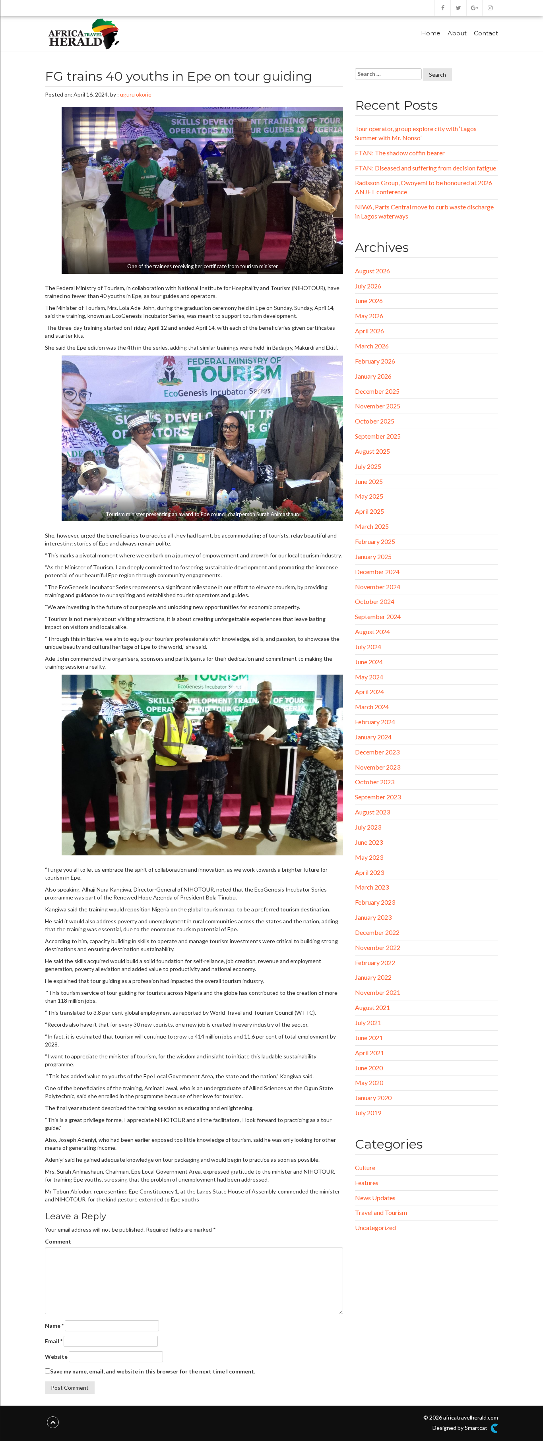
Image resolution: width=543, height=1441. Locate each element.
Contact (486, 33)
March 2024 (372, 706)
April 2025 (369, 511)
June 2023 (369, 842)
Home (430, 33)
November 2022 (377, 947)
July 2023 (368, 827)
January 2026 (373, 376)
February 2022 (375, 962)
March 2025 (372, 526)
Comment (58, 1241)
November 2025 (377, 406)
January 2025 (373, 556)
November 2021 (377, 992)
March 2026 (372, 346)
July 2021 (368, 1022)
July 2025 (368, 466)
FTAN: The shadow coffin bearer (400, 153)
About (457, 33)
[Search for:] (388, 73)
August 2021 (372, 1007)
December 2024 (377, 571)
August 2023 (372, 812)
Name (54, 1325)
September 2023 (378, 797)
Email (53, 1341)
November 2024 (377, 586)
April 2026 (369, 331)
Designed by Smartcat (460, 1427)
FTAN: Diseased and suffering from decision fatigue (425, 168)
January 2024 (373, 737)
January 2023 (373, 917)
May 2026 (369, 315)
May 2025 (369, 496)
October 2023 (374, 781)
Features (366, 1182)
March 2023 (372, 887)
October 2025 (374, 421)
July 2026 (368, 286)
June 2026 (369, 300)
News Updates (375, 1197)
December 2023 (377, 752)
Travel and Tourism (381, 1212)
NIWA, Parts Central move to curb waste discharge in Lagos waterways (424, 211)
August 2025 (372, 451)
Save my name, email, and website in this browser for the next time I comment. (152, 1371)
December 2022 (377, 932)
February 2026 (375, 361)
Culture (365, 1167)
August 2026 (372, 271)
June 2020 (369, 1068)
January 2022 (373, 977)
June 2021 (369, 1037)
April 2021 (369, 1052)
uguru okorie (135, 94)
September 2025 (378, 436)
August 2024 (372, 631)
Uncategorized (375, 1227)
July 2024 (368, 646)
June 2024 (369, 661)
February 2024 (375, 721)
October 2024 (374, 601)
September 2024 (378, 616)
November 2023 (377, 767)
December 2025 (377, 391)
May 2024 (369, 677)
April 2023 (369, 872)
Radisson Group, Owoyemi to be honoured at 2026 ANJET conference (423, 187)
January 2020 (373, 1097)
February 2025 (375, 541)
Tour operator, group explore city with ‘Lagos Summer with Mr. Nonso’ (416, 133)
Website (56, 1356)
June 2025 (369, 481)
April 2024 (369, 691)
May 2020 (369, 1082)
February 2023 (375, 902)
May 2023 (369, 857)
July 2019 (368, 1112)
